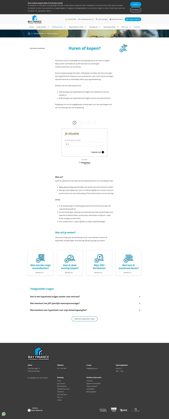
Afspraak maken (117, 19)
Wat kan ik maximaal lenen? (129, 266)
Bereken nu (39, 272)
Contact (137, 27)
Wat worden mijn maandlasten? (40, 266)
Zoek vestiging (103, 19)
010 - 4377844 (61, 368)
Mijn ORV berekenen (99, 266)
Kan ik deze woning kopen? (70, 266)
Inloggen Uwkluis (134, 19)
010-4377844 (72, 19)
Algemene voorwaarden (93, 383)
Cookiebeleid (90, 389)
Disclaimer (89, 381)
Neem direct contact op (67, 187)
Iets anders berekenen (37, 48)
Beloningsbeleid (91, 392)
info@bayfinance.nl (87, 19)
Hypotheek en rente (76, 27)
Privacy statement (91, 386)
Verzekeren (93, 27)
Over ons (125, 27)
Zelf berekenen (57, 27)
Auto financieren (109, 27)
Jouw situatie (41, 27)
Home (31, 27)
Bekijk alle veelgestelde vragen (85, 319)
